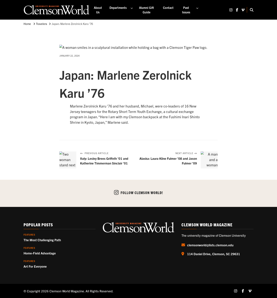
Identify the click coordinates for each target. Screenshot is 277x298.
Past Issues (186, 10)
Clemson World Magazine (66, 291)
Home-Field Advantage (40, 253)
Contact (168, 7)
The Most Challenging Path (42, 240)
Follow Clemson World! (142, 192)
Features (29, 234)
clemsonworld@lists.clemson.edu (210, 245)
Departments (118, 7)
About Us (98, 10)
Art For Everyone (35, 266)
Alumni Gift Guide (146, 10)
